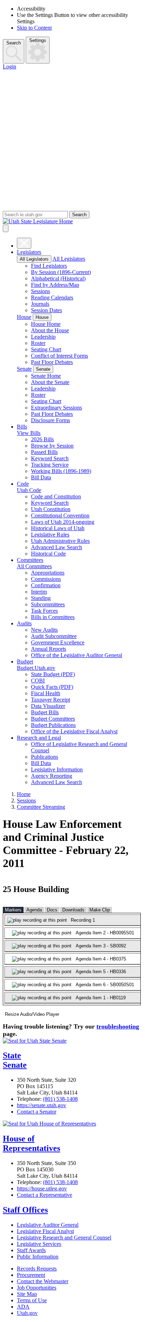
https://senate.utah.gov (41, 1105)
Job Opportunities (36, 1288)
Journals (40, 304)
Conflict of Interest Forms (59, 356)
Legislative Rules (50, 535)
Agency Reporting (51, 776)
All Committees (34, 566)
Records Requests (37, 1269)
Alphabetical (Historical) (58, 278)
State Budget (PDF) (53, 674)
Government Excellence (57, 642)
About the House (50, 330)
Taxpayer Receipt (50, 700)
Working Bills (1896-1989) (61, 471)
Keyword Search (50, 458)
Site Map (27, 1294)
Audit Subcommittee (54, 636)
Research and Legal (39, 738)
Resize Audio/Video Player (32, 1014)
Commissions (46, 579)
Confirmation (46, 585)
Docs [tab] (52, 909)
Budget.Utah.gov (36, 668)
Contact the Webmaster (42, 1281)
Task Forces (44, 611)
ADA (23, 1307)
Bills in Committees (53, 617)
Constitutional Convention (60, 516)
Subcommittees (48, 604)
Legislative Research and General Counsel (64, 1238)
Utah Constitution (50, 509)
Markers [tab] (13, 909)
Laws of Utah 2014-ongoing (62, 522)
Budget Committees (53, 719)
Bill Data (41, 477)
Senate (24, 369)
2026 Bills (42, 439)
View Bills (28, 433)
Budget (25, 662)
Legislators (29, 252)
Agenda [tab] (34, 909)
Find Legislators (49, 266)
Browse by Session (52, 446)
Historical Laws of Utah (57, 528)
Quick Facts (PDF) (52, 687)
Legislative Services (39, 1244)
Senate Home (46, 376)
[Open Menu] (5, 228)
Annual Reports (48, 649)
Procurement (31, 1275)
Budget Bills (45, 712)
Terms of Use (32, 1300)
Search (13, 43)
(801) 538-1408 (60, 1099)
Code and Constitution (56, 496)
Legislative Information (57, 769)
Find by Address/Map (55, 285)
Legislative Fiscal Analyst (45, 1231)
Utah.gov (27, 1313)
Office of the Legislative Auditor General (76, 655)
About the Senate (50, 382)
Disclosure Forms (50, 420)
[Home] (72, 221)
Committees (30, 560)
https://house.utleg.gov (42, 1188)
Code (23, 484)
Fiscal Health (45, 693)
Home (24, 794)
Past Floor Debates (52, 362)
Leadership (43, 337)
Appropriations (47, 573)
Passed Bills (44, 452)
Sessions (40, 291)
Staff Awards (31, 1250)
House (24, 317)
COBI (38, 681)
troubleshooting (117, 1026)
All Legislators (34, 259)
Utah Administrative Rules (60, 541)
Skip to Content (34, 28)
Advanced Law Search (56, 547)
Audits (24, 623)
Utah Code (29, 490)
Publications (44, 757)
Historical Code (48, 554)
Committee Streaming (41, 807)
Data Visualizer (48, 706)
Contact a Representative (44, 1195)
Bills (22, 427)
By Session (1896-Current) (61, 272)
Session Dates (46, 310)
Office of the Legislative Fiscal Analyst (74, 731)
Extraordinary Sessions (56, 408)
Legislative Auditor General (47, 1225)
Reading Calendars (52, 298)
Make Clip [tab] (99, 909)
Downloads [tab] (73, 909)
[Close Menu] (24, 243)
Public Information (37, 1257)
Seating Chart (46, 349)
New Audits (44, 630)
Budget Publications (53, 725)
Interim (39, 592)
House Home (46, 324)
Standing (41, 598)
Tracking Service (50, 465)
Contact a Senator (36, 1112)
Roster (38, 343)
